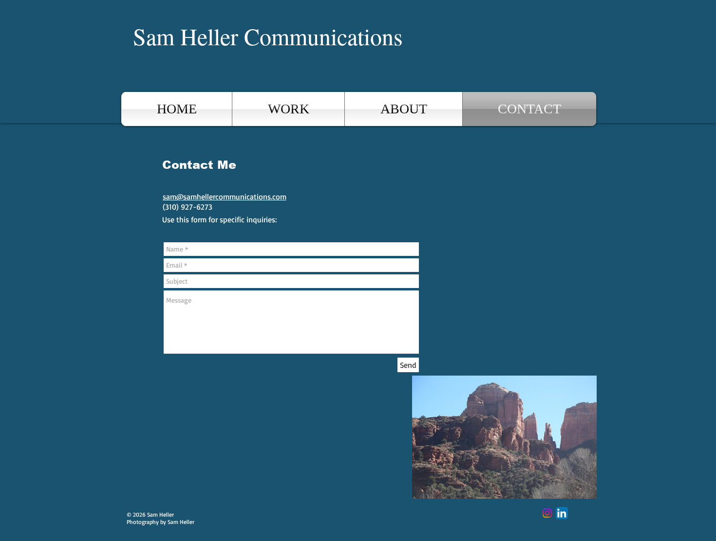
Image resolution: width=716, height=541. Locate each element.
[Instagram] (547, 513)
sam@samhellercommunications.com (224, 196)
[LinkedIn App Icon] (562, 513)
